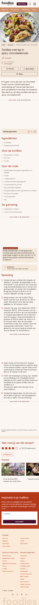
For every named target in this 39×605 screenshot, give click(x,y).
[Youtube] (26, 594)
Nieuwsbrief (15, 10)
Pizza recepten (24, 582)
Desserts (23, 568)
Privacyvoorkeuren (7, 571)
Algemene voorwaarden (9, 563)
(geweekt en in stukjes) (18, 171)
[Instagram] (12, 594)
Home (3, 45)
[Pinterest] (21, 594)
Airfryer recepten (25, 584)
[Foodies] (8, 4)
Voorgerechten (24, 563)
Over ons (5, 538)
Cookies (4, 568)
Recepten (10, 45)
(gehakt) (12, 188)
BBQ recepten (24, 576)
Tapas (22, 579)
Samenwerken (24, 538)
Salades (22, 558)
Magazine (5, 10)
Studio (22, 541)
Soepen (22, 561)
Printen (11, 69)
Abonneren (22, 4)
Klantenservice (6, 556)
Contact (4, 561)
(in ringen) (11, 209)
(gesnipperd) (9, 179)
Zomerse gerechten (26, 574)
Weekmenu (26, 10)
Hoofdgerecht (7, 454)
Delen (21, 74)
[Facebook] (17, 594)
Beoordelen (30, 69)
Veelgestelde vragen (8, 558)
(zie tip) (13, 185)
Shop (34, 10)
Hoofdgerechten (25, 566)
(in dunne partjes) (13, 212)
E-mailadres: (7, 514)
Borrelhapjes (24, 571)
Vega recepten (24, 587)
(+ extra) (11, 155)
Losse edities (6, 546)
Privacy (4, 566)
